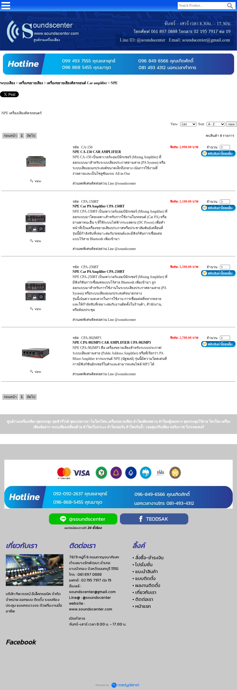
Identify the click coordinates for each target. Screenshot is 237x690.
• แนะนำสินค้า (145, 571)
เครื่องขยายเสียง (31, 83)
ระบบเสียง (7, 83)
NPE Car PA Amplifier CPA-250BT (99, 272)
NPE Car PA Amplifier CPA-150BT (99, 206)
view (37, 181)
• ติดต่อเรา (142, 599)
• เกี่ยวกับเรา (144, 592)
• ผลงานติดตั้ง (146, 585)
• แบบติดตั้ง (143, 578)
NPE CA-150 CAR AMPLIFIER (97, 152)
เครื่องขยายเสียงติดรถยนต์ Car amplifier (77, 83)
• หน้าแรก (141, 606)
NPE (114, 83)
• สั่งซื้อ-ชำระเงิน (148, 557)
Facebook (21, 642)
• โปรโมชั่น (142, 564)
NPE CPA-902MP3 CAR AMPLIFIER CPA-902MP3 (112, 343)
